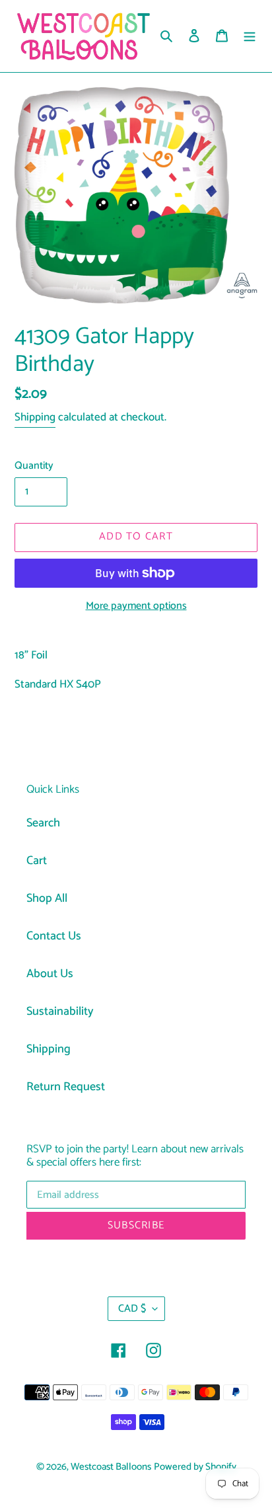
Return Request (65, 1087)
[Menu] (249, 36)
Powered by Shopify (195, 1467)
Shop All (46, 898)
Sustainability (60, 1011)
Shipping (35, 417)
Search (43, 823)
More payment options (136, 606)
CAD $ (132, 1309)
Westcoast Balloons (111, 1467)
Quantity (34, 466)
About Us (49, 974)
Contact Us (53, 936)
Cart (36, 861)
